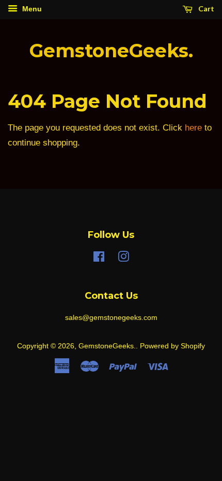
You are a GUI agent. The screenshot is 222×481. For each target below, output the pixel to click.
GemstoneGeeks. (111, 51)
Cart (205, 8)
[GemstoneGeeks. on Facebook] (99, 258)
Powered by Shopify (172, 346)
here (193, 128)
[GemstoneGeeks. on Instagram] (123, 258)
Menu (31, 9)
